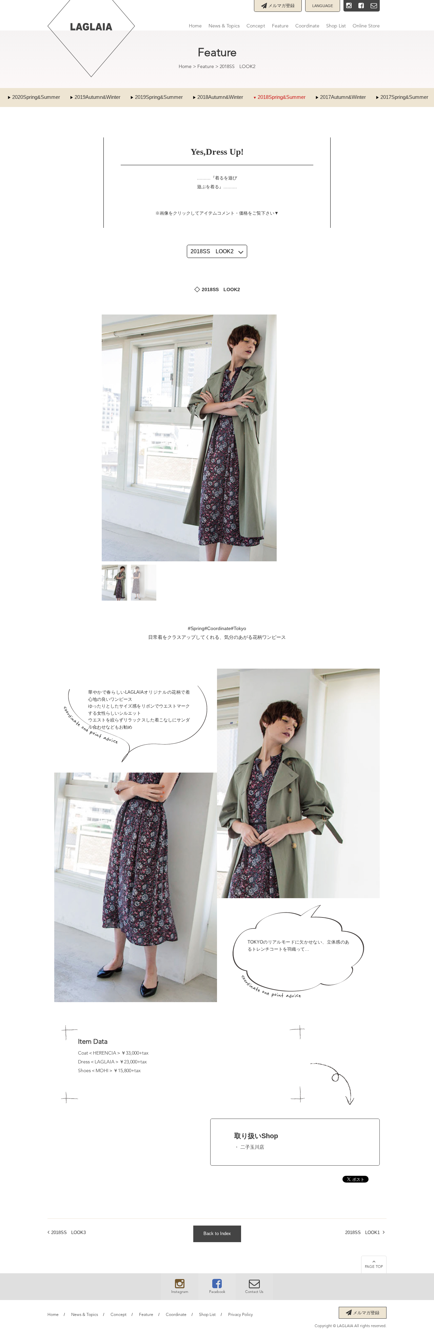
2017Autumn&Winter (343, 97)
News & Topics (224, 26)
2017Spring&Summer (404, 97)
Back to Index (217, 1233)
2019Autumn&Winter (97, 97)
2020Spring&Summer (36, 97)
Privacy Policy (240, 1315)
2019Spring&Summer (159, 97)
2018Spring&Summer (281, 97)
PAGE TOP (374, 1267)
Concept (255, 26)
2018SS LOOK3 (68, 1232)
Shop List (336, 26)
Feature (280, 26)
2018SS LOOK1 (362, 1232)
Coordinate (307, 26)
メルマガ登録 (281, 5)
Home (195, 26)
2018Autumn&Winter (220, 97)
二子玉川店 (252, 1147)
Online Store (366, 26)
